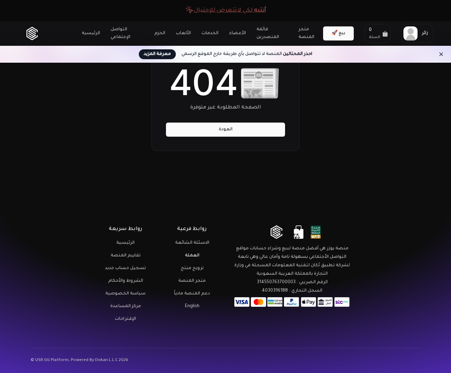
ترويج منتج (192, 268)
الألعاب (183, 33)
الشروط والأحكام (125, 281)
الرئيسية (91, 33)
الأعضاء (237, 33)
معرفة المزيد (157, 54)
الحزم (159, 33)
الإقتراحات (125, 319)
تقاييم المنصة (126, 255)
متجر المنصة (306, 33)
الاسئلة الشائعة (192, 243)
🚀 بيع (338, 33)
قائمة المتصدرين (268, 33)
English (192, 306)
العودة (226, 129)
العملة (192, 255)
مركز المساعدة (125, 306)
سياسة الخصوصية (125, 293)
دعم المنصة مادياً (192, 293)
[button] (377, 33)
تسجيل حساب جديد (125, 268)
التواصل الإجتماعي (120, 33)
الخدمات (210, 33)
